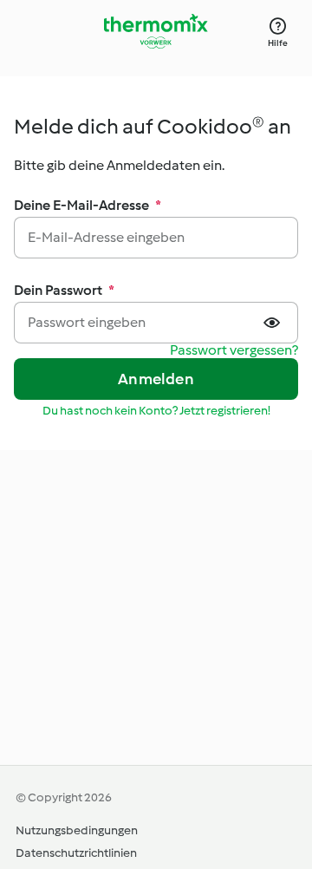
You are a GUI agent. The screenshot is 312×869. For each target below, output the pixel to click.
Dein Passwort (64, 290)
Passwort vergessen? (234, 350)
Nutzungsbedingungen (77, 830)
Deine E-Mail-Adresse (87, 205)
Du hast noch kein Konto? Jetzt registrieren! (156, 410)
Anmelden (156, 379)
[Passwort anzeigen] (273, 322)
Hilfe (278, 43)
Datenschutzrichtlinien (76, 853)
